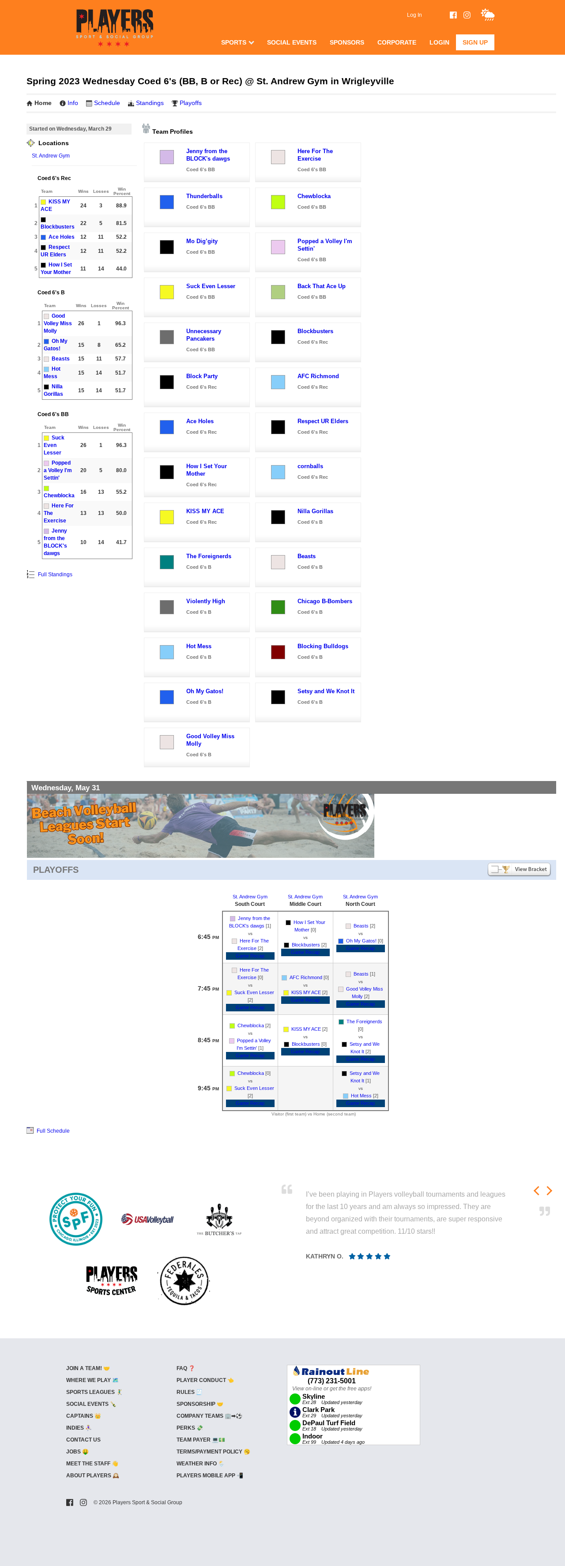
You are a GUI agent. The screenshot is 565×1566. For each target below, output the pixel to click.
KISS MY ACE (205, 511)
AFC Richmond (318, 376)
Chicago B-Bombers (325, 601)
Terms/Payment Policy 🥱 (213, 1452)
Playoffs (191, 102)
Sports (233, 42)
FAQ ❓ (186, 1368)
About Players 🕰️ (92, 1475)
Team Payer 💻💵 (201, 1440)
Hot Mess (198, 646)
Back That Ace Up (322, 286)
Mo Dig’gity (202, 241)
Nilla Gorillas (315, 511)
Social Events (291, 42)
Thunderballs (204, 196)
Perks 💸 (190, 1428)
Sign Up (475, 42)
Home (43, 102)
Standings (150, 102)
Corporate (396, 42)
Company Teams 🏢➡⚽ (209, 1416)
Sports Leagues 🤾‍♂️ (94, 1392)
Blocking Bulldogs (323, 646)
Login (439, 42)
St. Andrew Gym (51, 156)
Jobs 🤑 (77, 1452)
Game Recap (250, 955)
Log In (414, 15)
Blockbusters (58, 227)
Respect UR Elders (323, 421)
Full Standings (54, 574)
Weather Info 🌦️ (201, 1464)
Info (73, 102)
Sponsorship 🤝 (200, 1404)
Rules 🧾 (190, 1392)
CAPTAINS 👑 (83, 1416)
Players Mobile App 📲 (210, 1475)
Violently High (205, 601)
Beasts (61, 359)
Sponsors (347, 42)
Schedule (107, 102)
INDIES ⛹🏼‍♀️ (79, 1428)
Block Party (202, 376)
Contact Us (83, 1440)
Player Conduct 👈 (205, 1380)
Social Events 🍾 (91, 1404)
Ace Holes (62, 237)
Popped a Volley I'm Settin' (58, 470)
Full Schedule (52, 1131)
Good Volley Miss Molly (58, 323)
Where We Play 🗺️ (92, 1380)
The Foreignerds (208, 556)
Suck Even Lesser (54, 445)
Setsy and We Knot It (326, 691)
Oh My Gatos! (204, 691)
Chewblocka (59, 495)
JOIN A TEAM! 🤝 (88, 1368)
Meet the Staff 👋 (92, 1464)
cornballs (310, 466)
